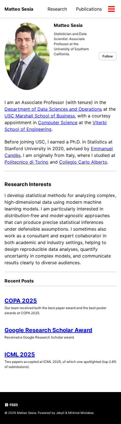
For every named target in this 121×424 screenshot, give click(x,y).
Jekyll (60, 413)
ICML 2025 (20, 354)
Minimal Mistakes (81, 413)
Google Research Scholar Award (48, 330)
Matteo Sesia (19, 9)
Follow (107, 56)
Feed (13, 405)
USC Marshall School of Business (40, 116)
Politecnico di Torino (26, 162)
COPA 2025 (21, 300)
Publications (89, 9)
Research (57, 9)
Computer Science (57, 122)
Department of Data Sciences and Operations (53, 109)
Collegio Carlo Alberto (83, 162)
